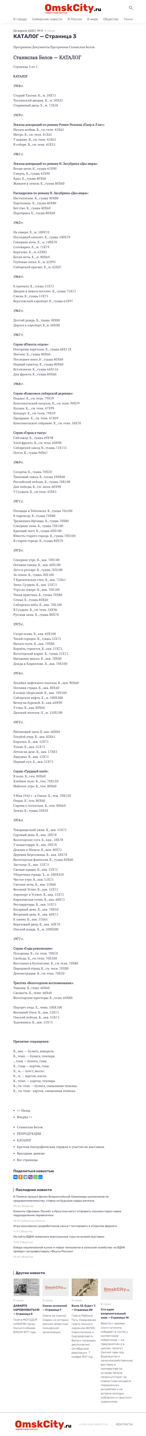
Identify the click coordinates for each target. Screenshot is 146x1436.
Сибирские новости (47, 19)
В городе (20, 19)
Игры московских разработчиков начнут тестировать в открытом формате (65, 1226)
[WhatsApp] (35, 1177)
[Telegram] (25, 1177)
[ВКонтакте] (15, 1177)
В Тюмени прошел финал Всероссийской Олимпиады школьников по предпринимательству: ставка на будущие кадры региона (61, 1198)
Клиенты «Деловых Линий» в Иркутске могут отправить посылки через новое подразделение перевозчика (67, 1213)
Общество (110, 19)
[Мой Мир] (40, 1177)
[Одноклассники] (20, 1177)
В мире (92, 19)
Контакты (124, 1424)
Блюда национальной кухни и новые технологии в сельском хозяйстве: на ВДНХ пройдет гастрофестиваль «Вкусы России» (69, 1249)
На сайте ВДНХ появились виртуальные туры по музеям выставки (58, 1236)
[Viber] (30, 1177)
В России (75, 19)
